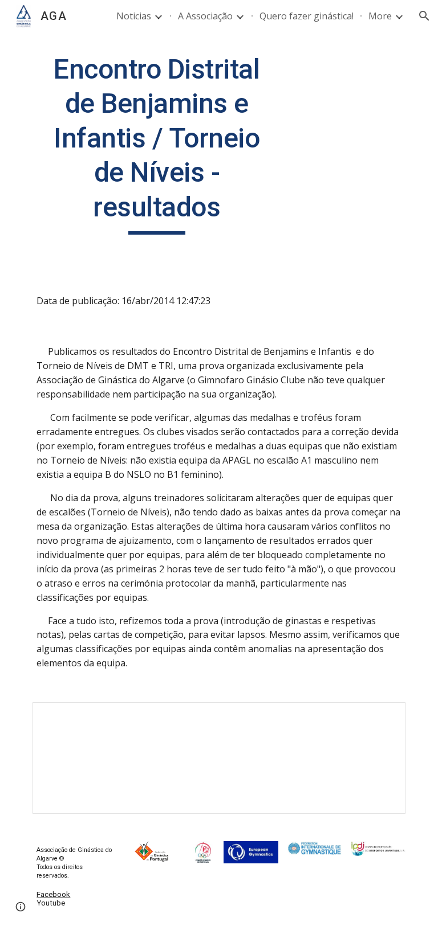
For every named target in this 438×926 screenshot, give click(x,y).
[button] (424, 16)
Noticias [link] (133, 16)
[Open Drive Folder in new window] (384, 717)
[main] (156, 143)
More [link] (380, 16)
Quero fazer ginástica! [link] (306, 16)
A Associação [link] (205, 16)
